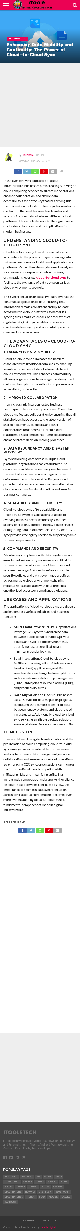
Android (26, 1176)
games (40, 1181)
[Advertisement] (40, 105)
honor (31, 1197)
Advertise (28, 1220)
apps (59, 1176)
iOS (38, 1176)
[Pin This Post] (44, 170)
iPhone (27, 1181)
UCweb (66, 1197)
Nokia (45, 1186)
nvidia (9, 1186)
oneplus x (45, 1192)
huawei (30, 1192)
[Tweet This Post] (27, 170)
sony (64, 1181)
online (20, 1186)
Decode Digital (48, 1227)
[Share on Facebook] (18, 170)
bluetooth (62, 1192)
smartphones (14, 1197)
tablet (52, 1181)
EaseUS (57, 1186)
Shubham (28, 155)
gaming (33, 1186)
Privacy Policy (48, 1220)
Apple (48, 1176)
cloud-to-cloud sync (51, 277)
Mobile (53, 1197)
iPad (42, 1197)
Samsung (10, 1202)
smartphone (13, 1192)
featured (11, 1176)
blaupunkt (12, 1181)
